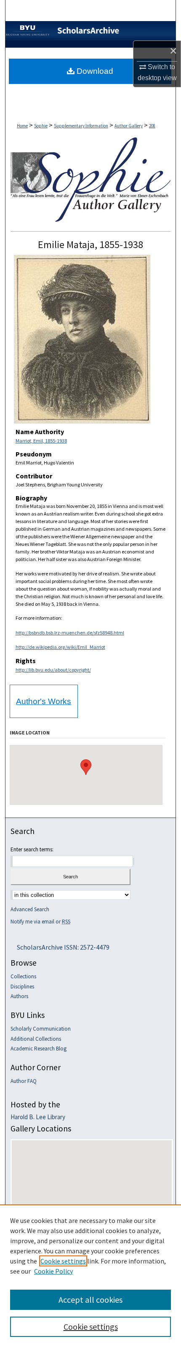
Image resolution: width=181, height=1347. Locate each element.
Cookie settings (63, 1261)
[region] (90, 1275)
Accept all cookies (90, 1299)
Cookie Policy (53, 1271)
